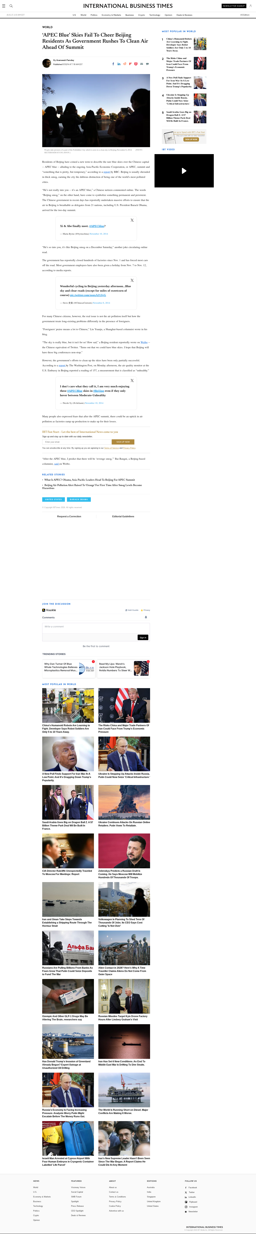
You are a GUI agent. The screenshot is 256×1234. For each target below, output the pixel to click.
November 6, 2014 (101, 302)
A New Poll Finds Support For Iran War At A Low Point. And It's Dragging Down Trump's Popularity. (66, 777)
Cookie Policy (115, 1206)
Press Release (77, 1206)
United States (153, 1206)
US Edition (244, 15)
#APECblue (96, 226)
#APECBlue (74, 390)
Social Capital (77, 1192)
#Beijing (98, 390)
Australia (151, 1187)
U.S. (74, 15)
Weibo (144, 342)
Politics (94, 15)
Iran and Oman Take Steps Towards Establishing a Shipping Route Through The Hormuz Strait (67, 922)
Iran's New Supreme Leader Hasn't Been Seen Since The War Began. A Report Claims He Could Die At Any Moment (124, 1161)
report (107, 172)
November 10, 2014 (99, 233)
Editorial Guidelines (123, 516)
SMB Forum (76, 1197)
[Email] (141, 64)
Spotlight (75, 1201)
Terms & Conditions (117, 1197)
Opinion (168, 15)
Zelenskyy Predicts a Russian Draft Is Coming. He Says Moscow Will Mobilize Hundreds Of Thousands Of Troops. (120, 874)
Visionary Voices (78, 1187)
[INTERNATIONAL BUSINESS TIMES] (128, 6)
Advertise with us (116, 1211)
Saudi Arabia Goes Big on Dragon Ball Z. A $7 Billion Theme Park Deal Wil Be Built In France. (67, 825)
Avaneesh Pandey (65, 60)
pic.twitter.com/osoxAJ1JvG (88, 295)
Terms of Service (111, 448)
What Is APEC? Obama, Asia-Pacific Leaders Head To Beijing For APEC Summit (89, 480)
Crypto (141, 15)
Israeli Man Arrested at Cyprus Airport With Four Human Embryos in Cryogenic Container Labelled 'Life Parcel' (68, 1161)
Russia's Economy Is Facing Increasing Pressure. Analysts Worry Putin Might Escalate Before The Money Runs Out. (64, 1113)
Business (129, 15)
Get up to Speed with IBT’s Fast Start (189, 132)
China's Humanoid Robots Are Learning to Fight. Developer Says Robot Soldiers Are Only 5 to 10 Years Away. (66, 728)
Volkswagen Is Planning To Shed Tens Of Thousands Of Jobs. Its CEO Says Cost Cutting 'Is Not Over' (121, 922)
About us (113, 1187)
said (56, 463)
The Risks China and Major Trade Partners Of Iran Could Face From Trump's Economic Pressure (123, 728)
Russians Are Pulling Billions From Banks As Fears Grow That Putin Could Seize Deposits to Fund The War (67, 971)
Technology (154, 15)
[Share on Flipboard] (130, 64)
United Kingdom (154, 1201)
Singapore (151, 1197)
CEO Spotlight (77, 1211)
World (83, 15)
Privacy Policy (129, 448)
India (149, 1192)
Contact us (113, 1192)
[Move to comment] (147, 64)
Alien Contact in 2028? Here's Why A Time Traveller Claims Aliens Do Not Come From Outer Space (122, 971)
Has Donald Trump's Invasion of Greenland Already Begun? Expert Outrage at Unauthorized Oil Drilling (66, 1064)
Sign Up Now (191, 139)
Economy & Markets (111, 15)
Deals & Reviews (184, 15)
